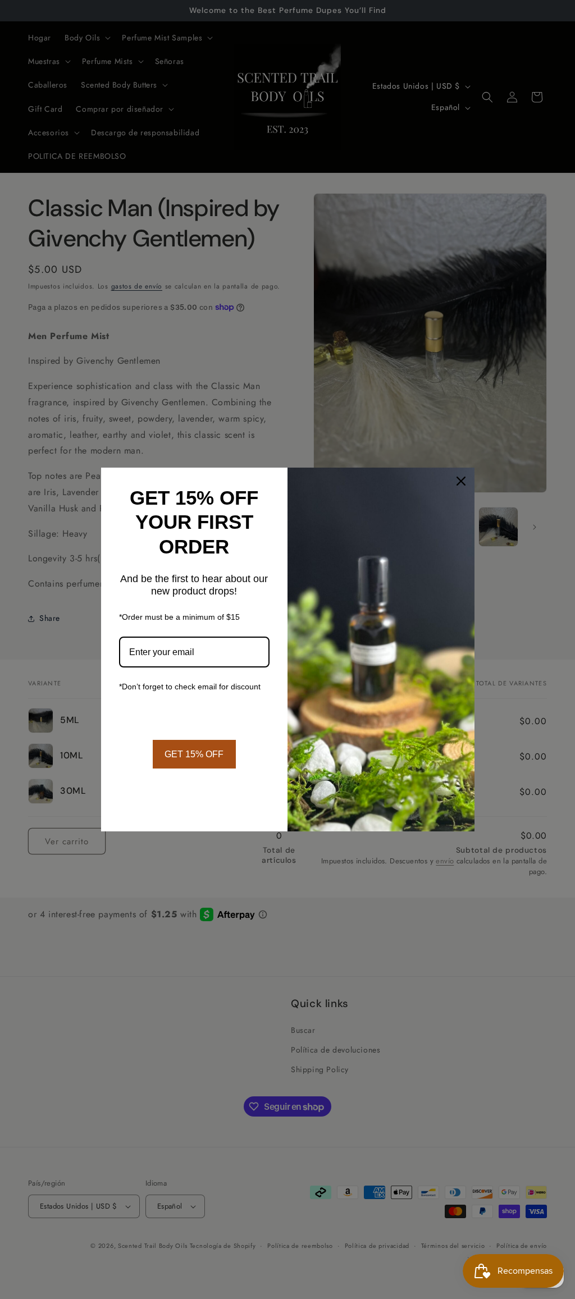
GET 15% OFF (194, 754)
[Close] (461, 481)
